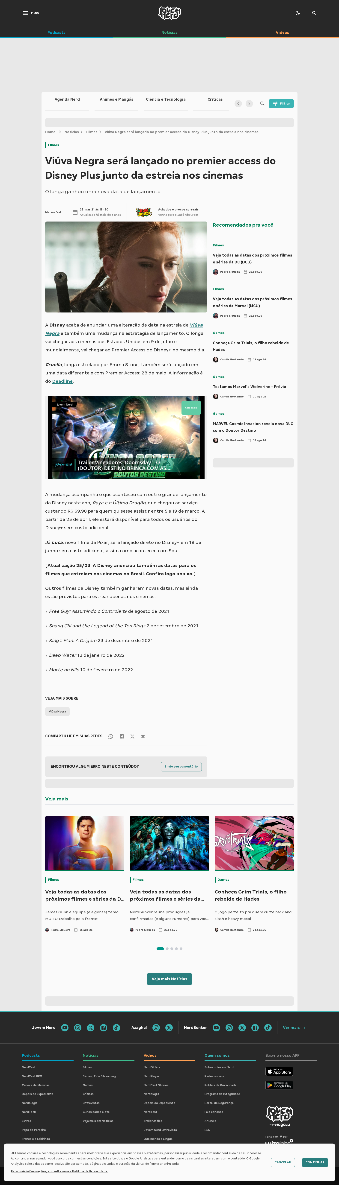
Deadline (62, 381)
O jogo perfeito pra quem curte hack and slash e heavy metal (253, 915)
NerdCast (29, 1067)
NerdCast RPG (32, 1076)
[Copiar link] (143, 736)
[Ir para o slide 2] (167, 948)
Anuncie (210, 1121)
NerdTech (29, 1112)
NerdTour (150, 1112)
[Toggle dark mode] (297, 13)
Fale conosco (214, 1112)
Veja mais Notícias (169, 979)
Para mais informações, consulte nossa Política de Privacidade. (59, 1171)
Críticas (88, 1094)
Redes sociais (214, 1076)
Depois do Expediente (38, 1094)
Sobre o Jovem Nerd (219, 1067)
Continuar (315, 1162)
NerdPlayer (151, 1076)
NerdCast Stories (156, 1085)
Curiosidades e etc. (96, 1112)
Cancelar (283, 1162)
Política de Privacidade (221, 1085)
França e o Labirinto (36, 1139)
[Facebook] (122, 736)
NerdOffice (152, 1067)
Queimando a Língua (158, 1139)
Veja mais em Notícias (98, 1121)
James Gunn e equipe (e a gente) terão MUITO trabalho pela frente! (82, 915)
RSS (207, 1130)
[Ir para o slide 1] (160, 948)
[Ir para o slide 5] (181, 948)
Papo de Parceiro (34, 1130)
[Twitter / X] (132, 736)
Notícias (72, 132)
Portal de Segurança (219, 1103)
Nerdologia (29, 1103)
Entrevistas (91, 1103)
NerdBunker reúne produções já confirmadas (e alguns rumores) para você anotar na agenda (169, 916)
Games (219, 333)
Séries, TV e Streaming (99, 1076)
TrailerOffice (153, 1121)
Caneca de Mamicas (36, 1085)
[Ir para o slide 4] (176, 948)
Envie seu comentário (181, 766)
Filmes (91, 132)
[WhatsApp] (110, 736)
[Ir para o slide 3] (171, 948)
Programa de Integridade (222, 1094)
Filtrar (285, 103)
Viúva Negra (57, 711)
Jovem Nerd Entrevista (160, 1130)
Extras (26, 1121)
